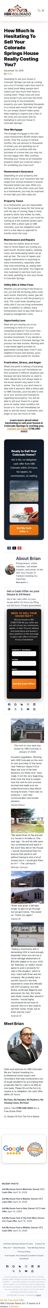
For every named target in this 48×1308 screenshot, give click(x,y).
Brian (10, 73)
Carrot (38, 1295)
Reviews (14, 1306)
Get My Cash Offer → (24, 530)
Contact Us (40, 1244)
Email (15, 669)
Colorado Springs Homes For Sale (18, 1244)
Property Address (22, 650)
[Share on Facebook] (9, 548)
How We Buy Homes (36, 1248)
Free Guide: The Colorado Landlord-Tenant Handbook (24, 1257)
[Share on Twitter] (14, 548)
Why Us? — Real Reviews (14, 1248)
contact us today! (17, 428)
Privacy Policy (24, 1252)
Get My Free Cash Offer (12, 1300)
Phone (15, 659)
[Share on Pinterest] (19, 548)
